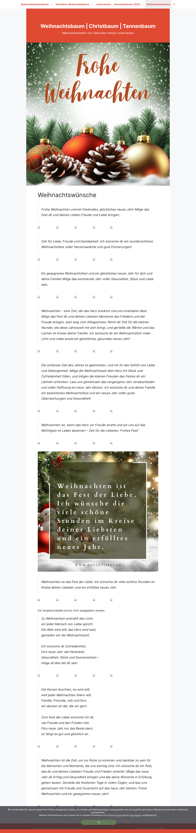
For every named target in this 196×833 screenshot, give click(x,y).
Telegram (102, 228)
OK (98, 822)
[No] (192, 817)
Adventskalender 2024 (127, 4)
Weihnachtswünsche (158, 4)
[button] (174, 4)
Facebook (66, 228)
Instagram (84, 228)
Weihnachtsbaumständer (35, 4)
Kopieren (119, 228)
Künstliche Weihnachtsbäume (72, 4)
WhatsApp (48, 228)
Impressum (135, 815)
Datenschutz (114, 815)
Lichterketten (103, 4)
